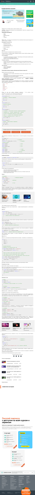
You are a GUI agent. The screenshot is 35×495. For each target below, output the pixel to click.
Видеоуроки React (13, 488)
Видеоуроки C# (12, 480)
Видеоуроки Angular (13, 487)
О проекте (27, 477)
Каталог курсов (4, 479)
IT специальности (4, 480)
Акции (20, 485)
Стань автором (21, 477)
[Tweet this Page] (16, 356)
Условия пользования (3, 492)
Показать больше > (5, 382)
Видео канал (4, 485)
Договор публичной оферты (17, 492)
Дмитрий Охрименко (10, 363)
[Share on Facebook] (14, 356)
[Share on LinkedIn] (19, 356)
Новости (20, 486)
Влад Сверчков (10, 374)
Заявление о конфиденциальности (10, 492)
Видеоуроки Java (13, 483)
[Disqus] (16, 399)
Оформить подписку (10, 446)
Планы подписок (4, 481)
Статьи (3, 486)
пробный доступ (11, 3)
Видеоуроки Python (13, 479)
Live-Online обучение (5, 484)
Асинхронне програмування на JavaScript (13, 361)
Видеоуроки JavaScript (13, 486)
